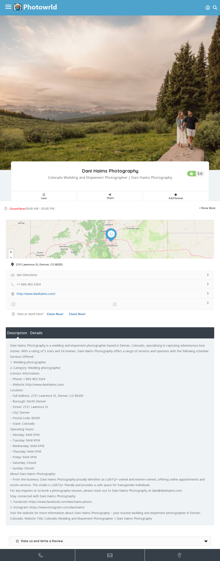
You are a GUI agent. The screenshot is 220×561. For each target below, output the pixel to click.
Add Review (176, 198)
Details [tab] (36, 332)
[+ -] (110, 239)
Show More (208, 208)
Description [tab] (17, 332)
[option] (110, 92)
